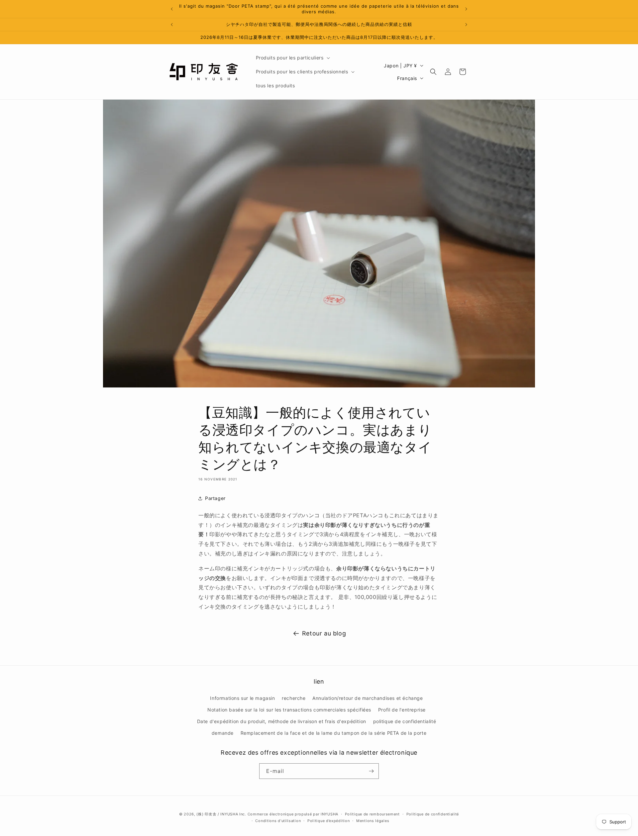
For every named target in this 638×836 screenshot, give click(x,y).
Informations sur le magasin (242, 698)
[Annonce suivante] (466, 9)
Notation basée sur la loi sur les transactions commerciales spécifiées (289, 709)
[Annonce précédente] (171, 9)
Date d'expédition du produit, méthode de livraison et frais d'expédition (281, 721)
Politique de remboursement (372, 814)
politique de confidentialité (404, 721)
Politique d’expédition (328, 820)
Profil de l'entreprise (402, 709)
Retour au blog (324, 633)
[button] (292, 58)
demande (223, 733)
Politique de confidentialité (432, 814)
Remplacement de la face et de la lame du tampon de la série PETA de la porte (334, 733)
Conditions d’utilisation (278, 820)
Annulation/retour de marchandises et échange (367, 698)
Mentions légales (372, 820)
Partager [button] (215, 498)
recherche (293, 698)
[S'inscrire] (371, 771)
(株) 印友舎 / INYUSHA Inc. (221, 814)
